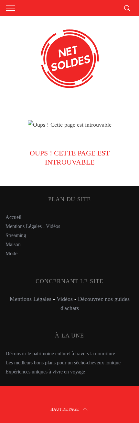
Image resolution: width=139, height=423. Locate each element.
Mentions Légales (23, 226)
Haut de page (64, 409)
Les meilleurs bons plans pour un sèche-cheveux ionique (63, 362)
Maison (13, 244)
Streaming (15, 235)
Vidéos (53, 226)
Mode (11, 253)
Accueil (13, 217)
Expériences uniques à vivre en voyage (45, 371)
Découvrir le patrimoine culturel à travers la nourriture (60, 353)
